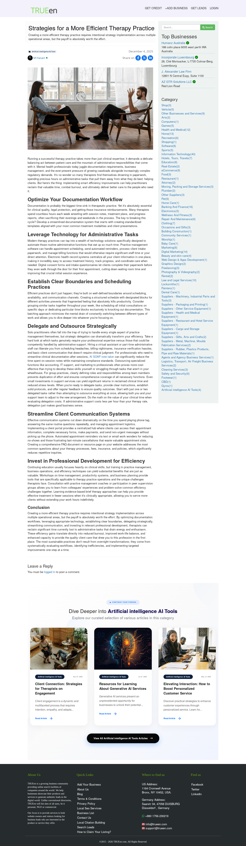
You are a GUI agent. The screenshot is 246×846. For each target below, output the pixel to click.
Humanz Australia (173, 43)
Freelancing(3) (170, 268)
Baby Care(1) (169, 243)
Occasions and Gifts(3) (176, 227)
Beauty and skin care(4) (176, 255)
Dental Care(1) (170, 292)
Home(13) (167, 133)
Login (214, 8)
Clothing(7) (168, 223)
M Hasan (39, 58)
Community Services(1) (176, 235)
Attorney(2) (168, 182)
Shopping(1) (169, 142)
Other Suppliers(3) (173, 195)
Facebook (197, 784)
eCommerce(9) (170, 170)
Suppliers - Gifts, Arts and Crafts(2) (183, 337)
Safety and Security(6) (175, 373)
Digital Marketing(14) (174, 251)
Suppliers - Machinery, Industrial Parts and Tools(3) (188, 298)
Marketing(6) (169, 247)
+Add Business (176, 8)
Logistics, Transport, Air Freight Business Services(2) (187, 363)
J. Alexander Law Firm (176, 71)
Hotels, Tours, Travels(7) (176, 158)
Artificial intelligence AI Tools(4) (181, 390)
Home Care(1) (170, 203)
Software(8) (168, 146)
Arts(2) (165, 117)
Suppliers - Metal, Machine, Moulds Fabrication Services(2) (183, 343)
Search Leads (85, 827)
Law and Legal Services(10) (178, 280)
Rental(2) (167, 276)
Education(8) (169, 162)
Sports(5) (167, 150)
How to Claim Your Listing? (94, 832)
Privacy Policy (86, 803)
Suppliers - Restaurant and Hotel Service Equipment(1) (187, 322)
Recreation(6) (170, 138)
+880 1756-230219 (156, 816)
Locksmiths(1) (170, 284)
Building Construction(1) (176, 231)
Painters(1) (168, 288)
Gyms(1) (167, 385)
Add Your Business (89, 784)
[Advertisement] (188, 431)
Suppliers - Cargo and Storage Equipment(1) (180, 331)
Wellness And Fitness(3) (176, 215)
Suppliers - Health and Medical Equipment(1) (180, 314)
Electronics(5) (170, 211)
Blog (80, 794)
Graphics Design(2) (173, 263)
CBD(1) (166, 381)
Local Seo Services (89, 808)
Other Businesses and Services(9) (183, 113)
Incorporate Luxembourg (177, 57)
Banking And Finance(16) (177, 207)
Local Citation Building (91, 822)
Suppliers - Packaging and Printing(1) (184, 304)
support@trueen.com (159, 828)
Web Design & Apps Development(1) (184, 259)
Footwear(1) (169, 377)
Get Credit (153, 8)
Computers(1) (170, 121)
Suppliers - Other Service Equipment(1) (186, 308)
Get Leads (199, 8)
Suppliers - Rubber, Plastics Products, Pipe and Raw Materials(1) (185, 351)
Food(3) (166, 174)
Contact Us (84, 817)
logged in (49, 572)
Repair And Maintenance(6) (178, 219)
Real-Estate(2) (170, 166)
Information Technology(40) (178, 154)
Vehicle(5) (167, 109)
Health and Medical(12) (175, 129)
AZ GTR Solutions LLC (176, 81)
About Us (83, 789)
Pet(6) (165, 199)
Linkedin (196, 794)
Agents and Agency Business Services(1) (187, 357)
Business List (85, 813)
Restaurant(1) (170, 178)
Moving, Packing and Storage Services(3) (187, 186)
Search (209, 27)
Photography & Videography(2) (180, 272)
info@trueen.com (156, 824)
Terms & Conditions (89, 798)
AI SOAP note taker (102, 356)
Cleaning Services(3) (174, 369)
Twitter (195, 789)
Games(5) (167, 125)
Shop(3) (166, 105)
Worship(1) (168, 239)
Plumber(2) (168, 190)
